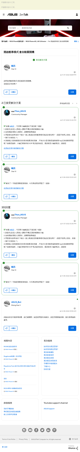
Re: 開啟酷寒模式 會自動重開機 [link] (58, 41)
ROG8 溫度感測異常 (10, 347)
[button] (6, 92)
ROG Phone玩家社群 (17, 41)
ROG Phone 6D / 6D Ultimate (36, 41)
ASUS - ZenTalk (17, 14)
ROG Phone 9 (9, 372)
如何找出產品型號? (51, 346)
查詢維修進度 (49, 355)
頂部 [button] (5, 447)
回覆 (72, 92)
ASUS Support (49, 409)
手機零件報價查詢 (50, 363)
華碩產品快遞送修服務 (12, 412)
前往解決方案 (41, 60)
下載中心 (47, 366)
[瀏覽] (4, 14)
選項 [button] (75, 41)
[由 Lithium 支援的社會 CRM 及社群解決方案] (73, 448)
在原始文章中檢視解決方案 (14, 148)
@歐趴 (12, 126)
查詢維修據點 (49, 352)
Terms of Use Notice (8, 439)
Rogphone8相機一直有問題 (13, 356)
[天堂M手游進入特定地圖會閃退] (76, 103)
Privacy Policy (23, 439)
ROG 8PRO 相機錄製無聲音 (13, 388)
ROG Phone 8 (9, 349)
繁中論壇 (4, 41)
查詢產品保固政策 (50, 361)
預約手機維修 (9, 409)
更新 (5, 379)
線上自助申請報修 (10, 414)
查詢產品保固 (49, 358)
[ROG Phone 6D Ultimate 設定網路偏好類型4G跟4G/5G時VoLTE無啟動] (73, 103)
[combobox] (46, 28)
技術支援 (47, 369)
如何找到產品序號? (51, 349)
